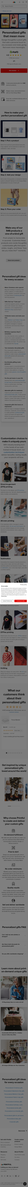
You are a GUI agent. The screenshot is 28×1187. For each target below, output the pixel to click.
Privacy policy (23, 584)
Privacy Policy (4, 596)
